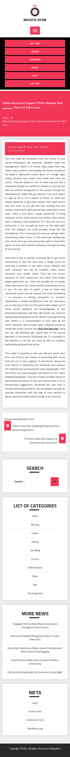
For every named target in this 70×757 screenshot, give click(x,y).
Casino (35, 51)
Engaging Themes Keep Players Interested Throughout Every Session (35, 625)
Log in (35, 703)
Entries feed (35, 711)
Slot (35, 75)
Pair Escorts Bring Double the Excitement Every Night (35, 672)
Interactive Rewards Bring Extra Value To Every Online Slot (35, 637)
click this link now (48, 329)
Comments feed (35, 720)
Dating (35, 542)
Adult (45, 147)
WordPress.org (35, 728)
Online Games (35, 567)
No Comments (18, 150)
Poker (35, 67)
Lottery (35, 83)
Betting (35, 43)
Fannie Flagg (16, 147)
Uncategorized (35, 593)
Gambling (35, 59)
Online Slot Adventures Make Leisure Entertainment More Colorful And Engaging (35, 649)
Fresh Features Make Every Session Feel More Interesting (35, 661)
